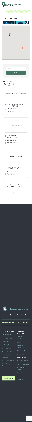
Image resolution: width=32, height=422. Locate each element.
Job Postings (14, 187)
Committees (20, 373)
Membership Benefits (23, 364)
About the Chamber (22, 361)
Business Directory (10, 184)
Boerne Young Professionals (6, 365)
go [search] (16, 72)
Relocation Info (21, 351)
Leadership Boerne (7, 345)
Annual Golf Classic (7, 351)
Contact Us (22, 187)
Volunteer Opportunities (20, 338)
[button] (9, 34)
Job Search (20, 342)
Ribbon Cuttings (6, 334)
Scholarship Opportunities (20, 346)
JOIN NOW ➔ (8, 378)
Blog (18, 376)
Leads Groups (5, 341)
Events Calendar (20, 184)
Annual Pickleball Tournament (6, 356)
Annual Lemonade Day (8, 360)
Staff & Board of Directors (21, 368)
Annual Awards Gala (7, 348)
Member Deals (21, 354)
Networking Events (7, 338)
